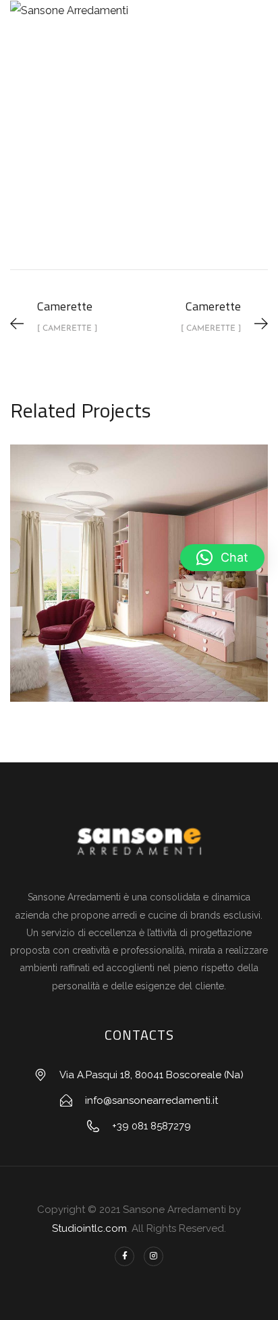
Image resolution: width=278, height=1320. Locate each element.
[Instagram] (153, 1256)
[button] (222, 557)
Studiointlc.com (89, 1228)
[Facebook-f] (124, 1256)
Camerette (163, 178)
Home (34, 178)
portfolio (93, 178)
